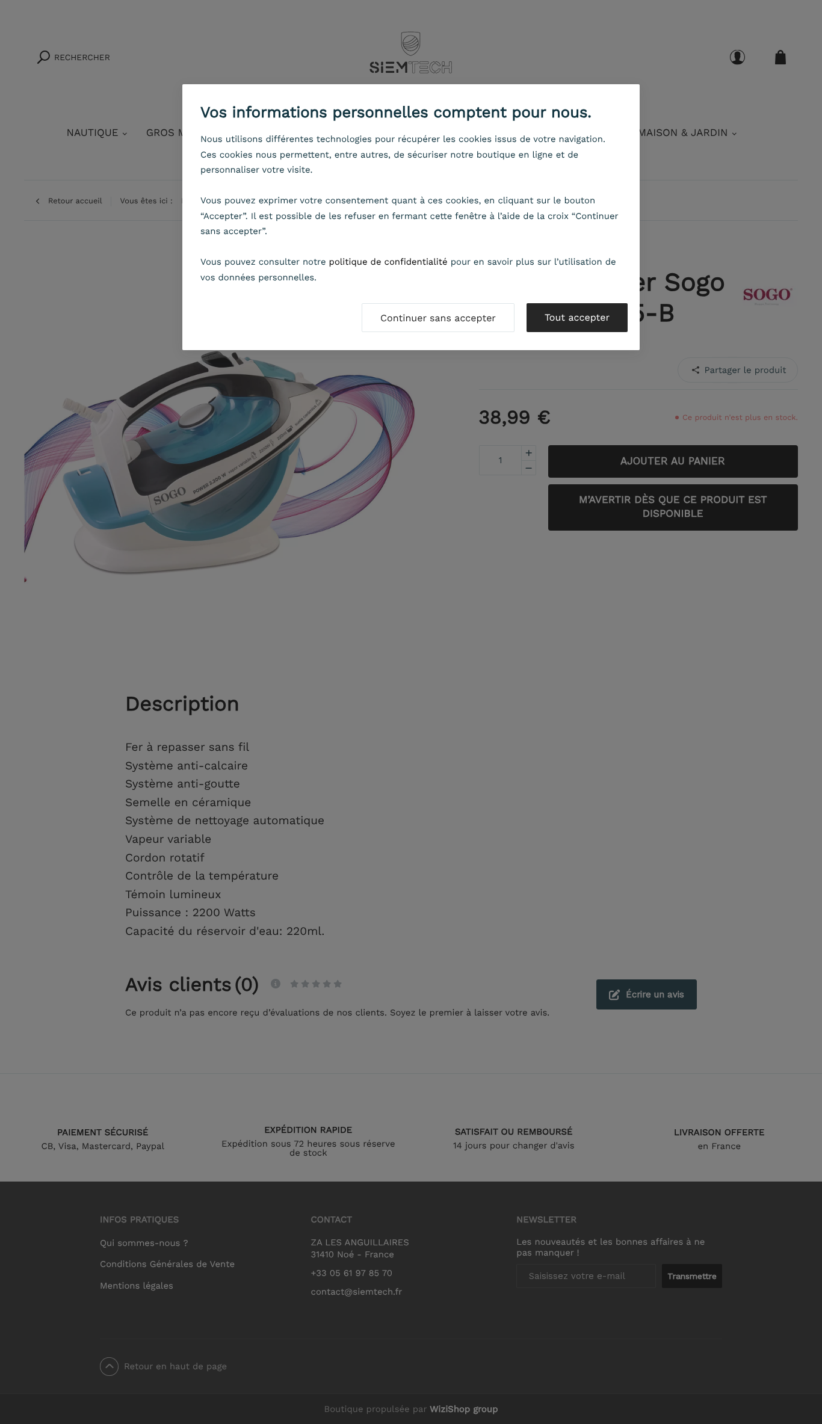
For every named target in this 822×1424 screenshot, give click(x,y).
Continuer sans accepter (438, 318)
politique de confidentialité (388, 261)
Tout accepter (577, 317)
